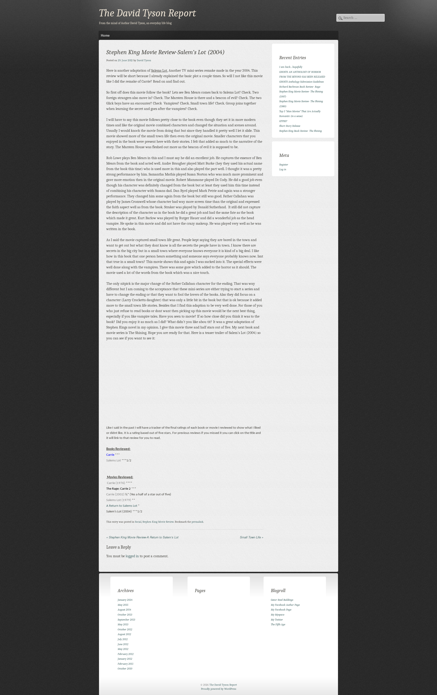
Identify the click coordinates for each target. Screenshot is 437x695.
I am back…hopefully (290, 67)
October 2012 (125, 629)
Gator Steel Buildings (282, 599)
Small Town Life (251, 537)
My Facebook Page (281, 609)
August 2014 (124, 609)
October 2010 (125, 668)
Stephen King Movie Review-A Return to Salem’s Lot (142, 537)
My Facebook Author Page (285, 604)
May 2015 (123, 604)
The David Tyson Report (147, 13)
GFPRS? (283, 121)
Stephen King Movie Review (158, 521)
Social (138, 521)
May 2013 (123, 624)
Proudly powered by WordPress (218, 688)
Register (283, 164)
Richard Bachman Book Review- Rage (299, 86)
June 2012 (123, 644)
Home (105, 35)
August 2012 (124, 634)
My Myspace (277, 614)
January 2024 (125, 599)
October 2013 (125, 614)
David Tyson (144, 60)
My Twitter (277, 619)
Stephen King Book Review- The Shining (300, 130)
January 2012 (125, 658)
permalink (197, 521)
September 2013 (126, 619)
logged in (132, 556)
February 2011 (125, 663)
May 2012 (123, 649)
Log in (282, 169)
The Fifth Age (278, 624)
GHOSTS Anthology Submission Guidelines (301, 81)
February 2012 (126, 654)
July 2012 (123, 639)
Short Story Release (289, 125)
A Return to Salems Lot (122, 506)
